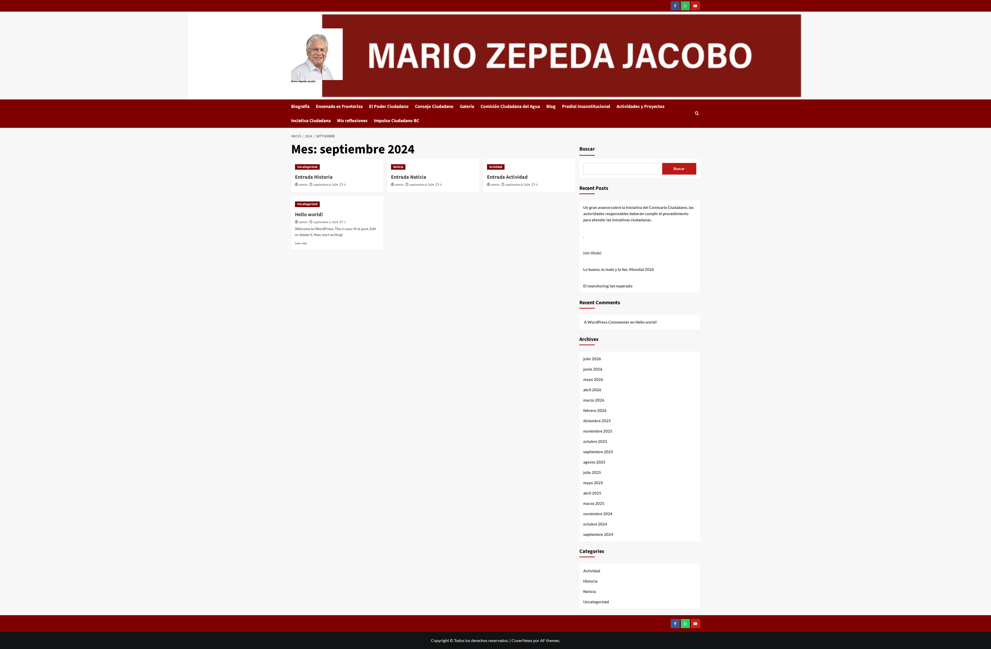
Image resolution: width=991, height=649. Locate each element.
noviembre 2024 (597, 513)
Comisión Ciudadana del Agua (510, 106)
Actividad (495, 167)
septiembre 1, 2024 (326, 222)
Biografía (300, 106)
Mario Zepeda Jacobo (303, 81)
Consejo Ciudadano (434, 106)
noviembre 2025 (597, 431)
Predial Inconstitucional (586, 106)
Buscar (587, 149)
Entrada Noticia (408, 177)
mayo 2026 (593, 379)
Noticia (398, 167)
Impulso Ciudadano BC (396, 121)
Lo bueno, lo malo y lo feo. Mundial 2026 (618, 269)
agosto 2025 (594, 462)
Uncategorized (307, 167)
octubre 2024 (595, 524)
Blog (551, 106)
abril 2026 (592, 389)
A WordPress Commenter (606, 322)
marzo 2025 (593, 503)
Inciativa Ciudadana (311, 121)
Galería (467, 106)
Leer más (301, 243)
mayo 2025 (593, 482)
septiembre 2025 (598, 451)
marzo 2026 (593, 400)
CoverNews (522, 640)
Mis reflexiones (352, 121)
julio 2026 (592, 358)
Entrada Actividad (507, 177)
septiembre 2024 (598, 534)
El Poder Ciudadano (389, 106)
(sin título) (592, 253)
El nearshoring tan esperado (608, 286)
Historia (590, 581)
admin (303, 185)
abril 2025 (592, 493)
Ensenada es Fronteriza (339, 106)
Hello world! (309, 214)
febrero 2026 (594, 410)
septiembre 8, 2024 (326, 185)
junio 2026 (592, 369)
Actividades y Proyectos (641, 106)
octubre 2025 (595, 441)
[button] (697, 113)
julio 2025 (592, 472)
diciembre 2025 (597, 420)
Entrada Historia (314, 177)
